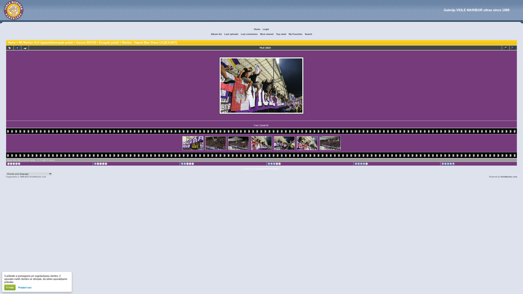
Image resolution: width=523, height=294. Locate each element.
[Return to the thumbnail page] (9, 48)
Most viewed (267, 34)
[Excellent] (361, 164)
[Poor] (100, 164)
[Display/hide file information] (17, 48)
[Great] (448, 164)
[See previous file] (505, 48)
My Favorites (295, 34)
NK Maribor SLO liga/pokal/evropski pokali (46, 42)
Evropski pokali (109, 42)
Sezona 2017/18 (86, 42)
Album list (216, 34)
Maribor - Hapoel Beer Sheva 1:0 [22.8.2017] (149, 42)
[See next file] (513, 48)
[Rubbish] (13, 164)
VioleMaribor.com (509, 177)
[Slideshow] (25, 48)
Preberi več (25, 287)
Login (266, 29)
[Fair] (187, 164)
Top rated (281, 34)
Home (257, 29)
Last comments (249, 34)
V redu (10, 287)
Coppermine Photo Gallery (266, 169)
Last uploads (231, 34)
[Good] (274, 164)
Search (308, 34)
